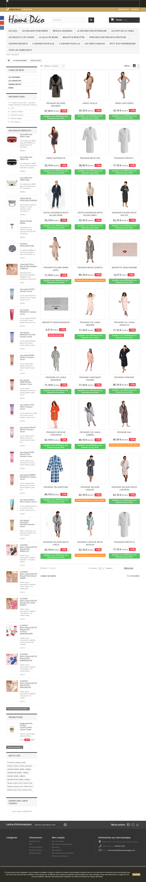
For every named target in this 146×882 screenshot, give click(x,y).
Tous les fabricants (20, 50)
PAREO (11, 88)
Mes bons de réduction (60, 856)
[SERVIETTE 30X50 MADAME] (124, 249)
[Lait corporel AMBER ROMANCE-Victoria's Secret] (12, 480)
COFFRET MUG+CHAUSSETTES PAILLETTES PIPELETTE (29, 548)
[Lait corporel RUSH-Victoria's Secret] (12, 294)
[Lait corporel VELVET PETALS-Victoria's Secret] (12, 432)
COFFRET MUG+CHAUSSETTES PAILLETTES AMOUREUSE (29, 684)
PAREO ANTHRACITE (55, 158)
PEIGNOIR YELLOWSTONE (56, 487)
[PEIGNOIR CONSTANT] (124, 359)
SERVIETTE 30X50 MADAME (124, 267)
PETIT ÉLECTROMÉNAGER (123, 43)
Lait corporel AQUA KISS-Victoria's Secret (28, 501)
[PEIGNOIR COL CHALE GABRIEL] (90, 414)
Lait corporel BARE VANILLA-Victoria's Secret (27, 357)
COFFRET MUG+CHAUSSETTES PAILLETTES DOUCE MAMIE (29, 575)
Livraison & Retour (16, 111)
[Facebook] (2, 18)
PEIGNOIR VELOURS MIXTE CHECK (56, 543)
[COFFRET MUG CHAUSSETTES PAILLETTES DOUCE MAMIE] (12, 577)
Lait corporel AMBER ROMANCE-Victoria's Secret (28, 477)
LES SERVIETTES (14, 81)
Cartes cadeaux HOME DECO (22, 811)
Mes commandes (58, 841)
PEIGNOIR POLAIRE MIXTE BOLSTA (124, 214)
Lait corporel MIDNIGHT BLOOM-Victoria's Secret (28, 335)
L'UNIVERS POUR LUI (69, 43)
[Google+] (2, 23)
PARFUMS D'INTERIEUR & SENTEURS (107, 37)
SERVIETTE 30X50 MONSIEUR (55, 322)
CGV (12, 108)
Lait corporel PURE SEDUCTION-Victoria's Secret (27, 454)
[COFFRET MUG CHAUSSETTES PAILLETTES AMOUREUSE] (12, 686)
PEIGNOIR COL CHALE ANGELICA (124, 323)
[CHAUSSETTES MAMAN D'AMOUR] (12, 269)
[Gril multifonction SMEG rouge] (12, 139)
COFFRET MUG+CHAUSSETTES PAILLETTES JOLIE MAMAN (29, 602)
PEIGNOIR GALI (124, 432)
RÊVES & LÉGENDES (62, 30)
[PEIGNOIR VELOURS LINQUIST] (90, 469)
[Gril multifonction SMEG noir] (12, 162)
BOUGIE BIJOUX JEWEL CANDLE (19, 769)
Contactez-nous (123, 9)
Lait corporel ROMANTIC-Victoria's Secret (28, 312)
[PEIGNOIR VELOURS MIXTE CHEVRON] (124, 469)
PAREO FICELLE (90, 103)
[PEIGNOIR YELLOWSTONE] (56, 469)
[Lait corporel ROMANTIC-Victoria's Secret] (12, 315)
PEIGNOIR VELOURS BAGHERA (55, 104)
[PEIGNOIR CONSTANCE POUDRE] (90, 359)
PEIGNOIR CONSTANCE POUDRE (90, 378)
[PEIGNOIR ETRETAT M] (124, 524)
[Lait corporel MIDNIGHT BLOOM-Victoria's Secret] (12, 337)
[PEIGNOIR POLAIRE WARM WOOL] (56, 249)
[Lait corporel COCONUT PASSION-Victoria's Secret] (12, 525)
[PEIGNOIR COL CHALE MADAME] (90, 304)
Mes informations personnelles (63, 853)
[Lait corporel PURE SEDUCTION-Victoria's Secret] (12, 457)
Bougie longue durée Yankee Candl (19, 783)
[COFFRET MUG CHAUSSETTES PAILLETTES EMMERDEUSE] (12, 659)
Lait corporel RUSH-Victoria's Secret (27, 290)
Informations (17, 96)
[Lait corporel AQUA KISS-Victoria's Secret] (12, 504)
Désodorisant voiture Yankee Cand (19, 790)
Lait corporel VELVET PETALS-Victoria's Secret (28, 430)
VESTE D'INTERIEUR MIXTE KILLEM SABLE (90, 214)
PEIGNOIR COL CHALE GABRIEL (90, 433)
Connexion (135, 9)
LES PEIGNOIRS (14, 77)
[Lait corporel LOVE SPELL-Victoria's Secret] (12, 409)
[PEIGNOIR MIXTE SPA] (90, 140)
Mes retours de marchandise (62, 844)
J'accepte (136, 874)
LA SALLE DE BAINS (48, 37)
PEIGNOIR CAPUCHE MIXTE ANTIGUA (90, 543)
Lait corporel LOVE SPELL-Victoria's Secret (27, 407)
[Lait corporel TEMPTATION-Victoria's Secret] (12, 385)
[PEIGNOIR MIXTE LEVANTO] (90, 249)
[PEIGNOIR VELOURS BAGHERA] (56, 85)
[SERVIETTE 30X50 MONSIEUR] (56, 304)
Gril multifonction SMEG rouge (26, 135)
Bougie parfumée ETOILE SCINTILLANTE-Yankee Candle (26, 726)
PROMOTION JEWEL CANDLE (18, 773)
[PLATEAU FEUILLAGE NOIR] (12, 248)
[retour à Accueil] (9, 60)
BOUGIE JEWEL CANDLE (16, 776)
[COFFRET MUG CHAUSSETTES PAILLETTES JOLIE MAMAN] (12, 603)
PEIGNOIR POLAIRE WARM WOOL (56, 268)
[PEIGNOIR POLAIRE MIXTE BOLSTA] (124, 194)
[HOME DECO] (27, 19)
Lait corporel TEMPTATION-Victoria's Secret (26, 382)
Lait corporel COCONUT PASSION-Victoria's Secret (27, 523)
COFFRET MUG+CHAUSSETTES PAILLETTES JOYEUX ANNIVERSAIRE (29, 630)
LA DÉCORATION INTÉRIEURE (92, 30)
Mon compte (58, 837)
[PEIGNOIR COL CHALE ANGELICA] (124, 304)
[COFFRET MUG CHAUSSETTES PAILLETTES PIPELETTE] (12, 550)
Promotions (16, 717)
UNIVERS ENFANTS (18, 43)
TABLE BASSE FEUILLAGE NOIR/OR (28, 199)
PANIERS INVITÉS (14, 84)
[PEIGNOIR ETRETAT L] (124, 140)
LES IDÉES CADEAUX (95, 43)
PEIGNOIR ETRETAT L (124, 158)
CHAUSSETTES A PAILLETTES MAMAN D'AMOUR (28, 267)
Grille (134, 67)
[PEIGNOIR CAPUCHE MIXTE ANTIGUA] (90, 524)
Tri (41, 66)
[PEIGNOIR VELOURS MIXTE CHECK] (56, 524)
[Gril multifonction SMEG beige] (12, 182)
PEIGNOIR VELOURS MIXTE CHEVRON (124, 488)
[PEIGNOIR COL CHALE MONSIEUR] (56, 359)
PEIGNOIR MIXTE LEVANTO (90, 267)
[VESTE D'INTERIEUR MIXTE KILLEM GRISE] (56, 194)
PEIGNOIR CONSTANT (124, 377)
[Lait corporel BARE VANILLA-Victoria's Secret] (12, 360)
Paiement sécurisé (16, 115)
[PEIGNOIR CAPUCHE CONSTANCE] (56, 414)
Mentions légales (16, 118)
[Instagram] (2, 28)
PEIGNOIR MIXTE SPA (90, 158)
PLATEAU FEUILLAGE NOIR (27, 245)
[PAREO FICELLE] (90, 85)
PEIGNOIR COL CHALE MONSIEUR (56, 378)
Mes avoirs (56, 847)
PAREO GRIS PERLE (124, 103)
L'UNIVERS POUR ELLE (43, 43)
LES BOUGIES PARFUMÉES (35, 30)
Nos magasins (15, 122)
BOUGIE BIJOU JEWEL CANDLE (18, 779)
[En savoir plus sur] (34, 765)
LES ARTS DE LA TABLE (122, 30)
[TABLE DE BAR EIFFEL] (12, 226)
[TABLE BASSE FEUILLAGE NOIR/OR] (12, 203)
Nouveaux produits (20, 130)
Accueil (13, 30)
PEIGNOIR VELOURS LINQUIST (90, 488)
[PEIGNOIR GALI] (124, 414)
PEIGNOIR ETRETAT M (124, 542)
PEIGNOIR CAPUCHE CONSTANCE (55, 433)
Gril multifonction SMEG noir (26, 158)
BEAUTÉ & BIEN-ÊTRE (74, 37)
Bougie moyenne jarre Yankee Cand (20, 786)
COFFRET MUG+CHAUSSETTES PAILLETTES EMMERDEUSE (29, 657)
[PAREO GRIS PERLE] (124, 85)
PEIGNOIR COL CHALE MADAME (90, 323)
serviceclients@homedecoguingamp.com (121, 850)
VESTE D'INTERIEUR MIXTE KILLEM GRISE (55, 214)
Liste (138, 67)
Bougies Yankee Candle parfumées (19, 766)
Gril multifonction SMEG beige (26, 179)
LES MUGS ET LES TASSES (21, 37)
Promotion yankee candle (16, 762)
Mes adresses (56, 850)
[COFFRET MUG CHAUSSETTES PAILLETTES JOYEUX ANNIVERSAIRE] (12, 630)
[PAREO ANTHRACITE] (56, 140)
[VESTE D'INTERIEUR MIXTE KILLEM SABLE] (90, 194)
